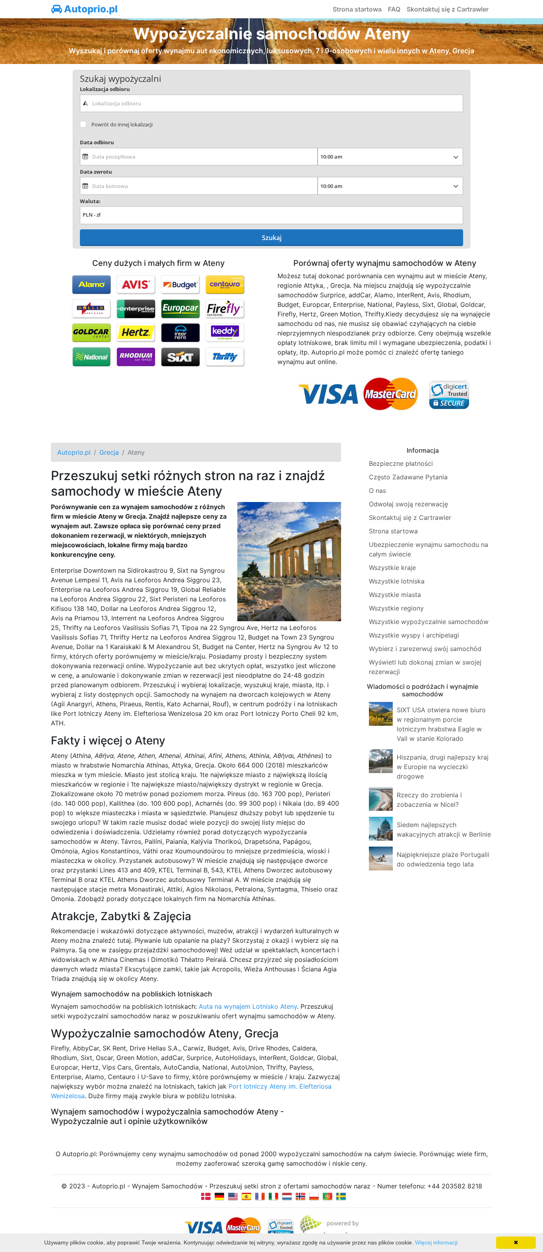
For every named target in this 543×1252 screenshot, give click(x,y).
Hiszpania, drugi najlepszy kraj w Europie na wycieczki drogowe (443, 766)
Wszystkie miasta (395, 595)
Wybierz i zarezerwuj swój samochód (425, 649)
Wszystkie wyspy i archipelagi (414, 635)
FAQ (394, 9)
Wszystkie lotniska (397, 581)
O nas (377, 490)
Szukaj (271, 237)
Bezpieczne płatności (401, 463)
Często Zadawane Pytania (408, 477)
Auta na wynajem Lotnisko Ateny (248, 1006)
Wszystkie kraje (392, 568)
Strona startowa (357, 9)
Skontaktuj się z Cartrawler (448, 9)
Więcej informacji (436, 1242)
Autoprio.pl (90, 9)
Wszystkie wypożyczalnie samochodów (429, 622)
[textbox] (271, 103)
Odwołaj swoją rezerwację (408, 504)
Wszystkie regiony (396, 608)
